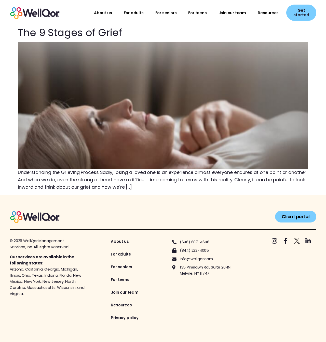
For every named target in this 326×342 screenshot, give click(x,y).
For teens (197, 13)
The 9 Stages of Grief (70, 32)
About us (103, 13)
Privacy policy (124, 317)
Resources (268, 13)
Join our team (232, 13)
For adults (134, 13)
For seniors (166, 13)
